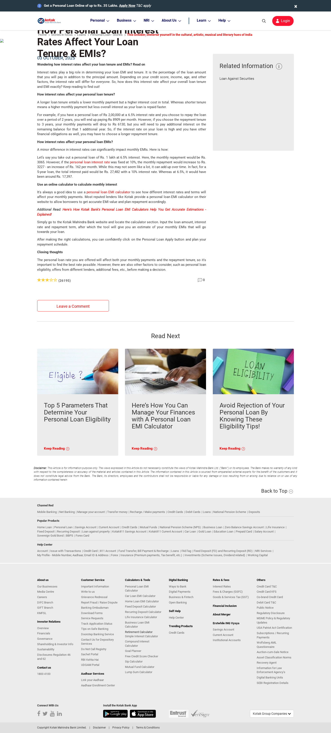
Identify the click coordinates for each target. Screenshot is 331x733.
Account (42, 551)
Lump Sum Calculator (138, 672)
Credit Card (90, 551)
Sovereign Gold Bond (50, 535)
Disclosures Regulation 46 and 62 (53, 657)
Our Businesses (47, 586)
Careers (42, 597)
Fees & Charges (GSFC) (228, 591)
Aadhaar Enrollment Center (98, 685)
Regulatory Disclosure (271, 613)
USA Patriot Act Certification (274, 627)
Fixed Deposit (45, 531)
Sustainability (45, 649)
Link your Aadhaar (92, 680)
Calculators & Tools (137, 580)
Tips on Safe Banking (94, 629)
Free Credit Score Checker (141, 656)
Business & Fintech (181, 597)
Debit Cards (193, 512)
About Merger (222, 614)
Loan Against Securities (237, 79)
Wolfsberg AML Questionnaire (267, 645)
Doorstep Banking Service (97, 634)
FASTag (186, 551)
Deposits (254, 512)
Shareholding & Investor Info (55, 644)
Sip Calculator (134, 661)
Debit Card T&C (266, 602)
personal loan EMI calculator (108, 192)
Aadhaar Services (92, 673)
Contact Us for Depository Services (97, 642)
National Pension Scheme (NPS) (180, 527)
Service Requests (92, 618)
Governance (44, 638)
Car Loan (190, 531)
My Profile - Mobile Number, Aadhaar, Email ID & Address (73, 555)
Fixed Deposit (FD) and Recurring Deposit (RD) (223, 551)
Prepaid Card (244, 531)
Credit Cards (175, 512)
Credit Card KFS (267, 591)
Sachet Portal (89, 654)
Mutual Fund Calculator (139, 667)
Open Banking (178, 602)
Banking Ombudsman (95, 607)
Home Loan (44, 527)
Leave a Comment (73, 306)
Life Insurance (275, 527)
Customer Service (92, 580)
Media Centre (45, 591)
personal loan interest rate (90, 162)
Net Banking (67, 512)
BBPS (69, 535)
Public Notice (265, 607)
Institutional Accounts (227, 640)
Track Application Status (96, 623)
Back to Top (274, 491)
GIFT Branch (45, 607)
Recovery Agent (267, 662)
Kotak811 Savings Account (129, 531)
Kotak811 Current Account (165, 531)
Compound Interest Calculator (137, 643)
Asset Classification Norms (274, 657)
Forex (114, 555)
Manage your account (91, 512)
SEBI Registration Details (272, 683)
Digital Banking (178, 580)
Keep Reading (55, 448)
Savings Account (85, 527)
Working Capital (258, 555)
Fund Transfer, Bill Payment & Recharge (143, 551)
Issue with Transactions (65, 551)
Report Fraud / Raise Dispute (99, 602)
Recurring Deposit (68, 531)
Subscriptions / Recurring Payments (273, 635)
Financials (43, 633)
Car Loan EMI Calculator (140, 596)
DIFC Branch (45, 602)
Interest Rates (222, 586)
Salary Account (264, 531)
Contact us (44, 667)
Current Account (109, 527)
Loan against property (96, 531)
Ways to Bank (177, 586)
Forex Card (82, 535)
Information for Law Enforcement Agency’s (271, 670)
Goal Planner (133, 651)
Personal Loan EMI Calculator (137, 588)
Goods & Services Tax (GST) (231, 597)
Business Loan (212, 527)
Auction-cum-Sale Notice (272, 652)
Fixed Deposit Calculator (140, 606)
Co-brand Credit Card (270, 597)
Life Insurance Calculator (141, 617)
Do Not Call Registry (93, 649)
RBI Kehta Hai (90, 659)
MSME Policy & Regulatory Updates (273, 620)
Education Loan (223, 531)
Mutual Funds (148, 527)
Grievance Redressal (94, 597)
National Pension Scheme (229, 512)
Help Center (176, 617)
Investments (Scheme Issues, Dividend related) (215, 555)
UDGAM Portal (90, 665)
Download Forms (92, 613)
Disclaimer (99, 727)
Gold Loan (204, 531)
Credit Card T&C (267, 586)
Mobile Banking (47, 512)
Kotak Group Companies (270, 713)
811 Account (108, 551)
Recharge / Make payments (147, 512)
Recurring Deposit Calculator (143, 612)
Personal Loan (63, 527)
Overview (43, 628)
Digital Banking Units (270, 677)
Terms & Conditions (148, 727)
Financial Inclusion (225, 606)
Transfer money (117, 512)
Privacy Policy (120, 727)
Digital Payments (179, 591)
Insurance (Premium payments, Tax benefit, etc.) (151, 555)
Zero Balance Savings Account (244, 527)
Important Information (95, 586)
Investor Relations (49, 621)
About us (43, 580)
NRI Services (263, 551)
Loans (207, 512)
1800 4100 (43, 674)
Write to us (88, 591)
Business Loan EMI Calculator (137, 624)
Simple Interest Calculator (141, 636)
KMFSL (41, 613)
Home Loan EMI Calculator (142, 601)
